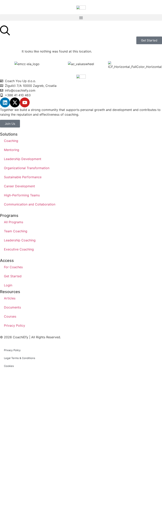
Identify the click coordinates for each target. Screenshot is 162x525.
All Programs (13, 222)
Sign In (38, 518)
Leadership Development (22, 159)
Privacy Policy (14, 325)
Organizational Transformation (26, 168)
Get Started (13, 276)
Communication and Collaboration (29, 204)
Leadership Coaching (20, 240)
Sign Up (26, 518)
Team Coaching (15, 231)
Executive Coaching (19, 249)
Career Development (19, 186)
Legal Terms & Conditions (19, 358)
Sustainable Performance (22, 177)
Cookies (9, 366)
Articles (9, 298)
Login (8, 285)
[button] (81, 17)
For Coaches (13, 267)
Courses (10, 316)
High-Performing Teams (22, 195)
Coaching (11, 141)
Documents (12, 307)
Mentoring (11, 150)
